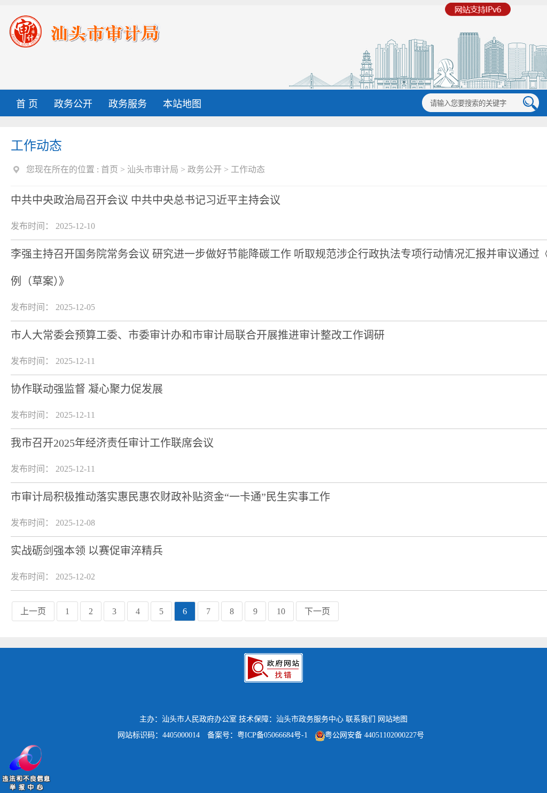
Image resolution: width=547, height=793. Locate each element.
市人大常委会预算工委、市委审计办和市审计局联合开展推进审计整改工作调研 (198, 335)
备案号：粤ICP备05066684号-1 (257, 735)
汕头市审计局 (152, 169)
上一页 (33, 611)
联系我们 (361, 719)
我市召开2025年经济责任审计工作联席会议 (112, 443)
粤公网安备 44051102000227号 (374, 735)
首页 (109, 169)
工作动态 (248, 169)
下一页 (317, 611)
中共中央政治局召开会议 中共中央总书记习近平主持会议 (145, 200)
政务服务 (127, 104)
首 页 (27, 104)
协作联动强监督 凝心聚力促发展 (87, 389)
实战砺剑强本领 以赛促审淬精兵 (87, 551)
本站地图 (182, 104)
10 (281, 611)
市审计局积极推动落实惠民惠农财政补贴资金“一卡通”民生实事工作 (170, 497)
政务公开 (73, 104)
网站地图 (393, 719)
